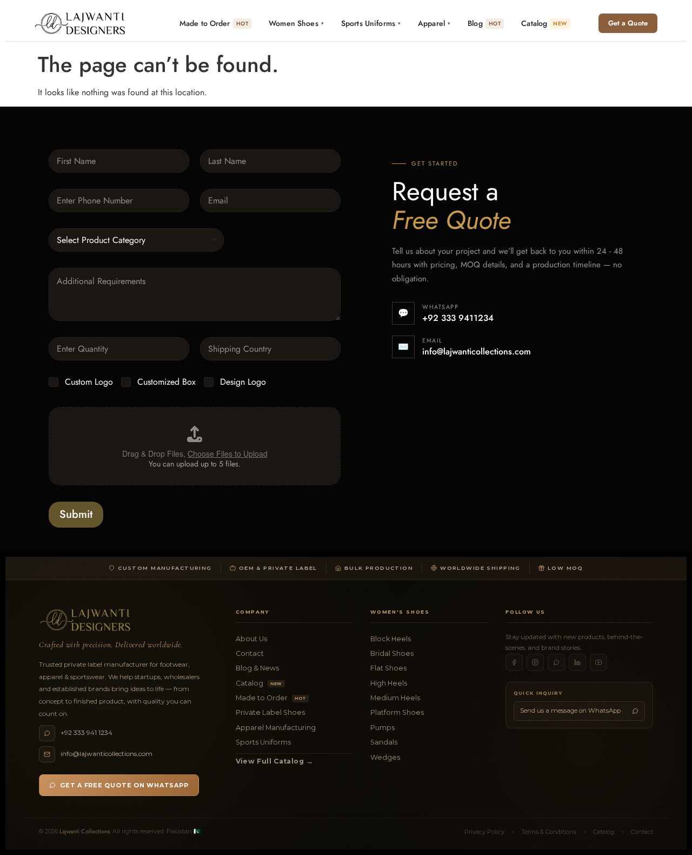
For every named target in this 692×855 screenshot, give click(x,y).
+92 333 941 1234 (86, 732)
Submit (75, 514)
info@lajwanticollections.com (476, 351)
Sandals (383, 742)
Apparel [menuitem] (434, 23)
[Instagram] (535, 662)
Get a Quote (628, 23)
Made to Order (271, 698)
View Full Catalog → (275, 761)
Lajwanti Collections (84, 831)
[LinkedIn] (577, 662)
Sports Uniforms (263, 742)
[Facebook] (514, 662)
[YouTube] (598, 662)
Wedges (385, 757)
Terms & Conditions (548, 832)
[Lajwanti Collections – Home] (82, 23)
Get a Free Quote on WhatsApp (124, 785)
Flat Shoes (388, 668)
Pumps (382, 728)
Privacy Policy (484, 832)
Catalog (259, 683)
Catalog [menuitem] (544, 23)
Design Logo (243, 382)
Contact (250, 653)
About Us (251, 639)
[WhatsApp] (556, 662)
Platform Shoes (397, 712)
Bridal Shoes (392, 653)
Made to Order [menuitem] (213, 23)
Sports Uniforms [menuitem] (371, 23)
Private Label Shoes (270, 712)
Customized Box (166, 382)
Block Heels (390, 639)
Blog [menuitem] (484, 23)
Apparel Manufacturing (276, 728)
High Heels (388, 683)
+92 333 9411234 (458, 318)
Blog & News (257, 668)
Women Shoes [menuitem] (296, 23)
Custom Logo (89, 382)
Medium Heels (395, 698)
